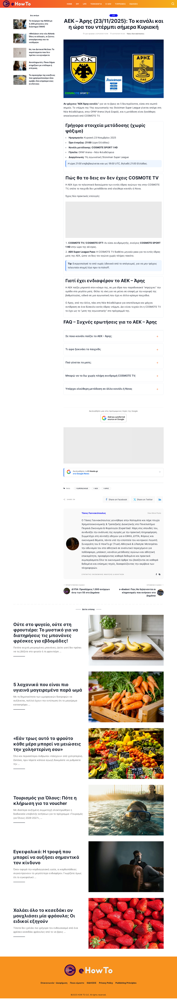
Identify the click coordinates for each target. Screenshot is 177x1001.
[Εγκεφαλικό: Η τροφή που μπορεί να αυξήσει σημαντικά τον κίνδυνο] (126, 866)
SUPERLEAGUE (82, 488)
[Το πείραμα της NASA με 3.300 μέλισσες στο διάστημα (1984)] (19, 24)
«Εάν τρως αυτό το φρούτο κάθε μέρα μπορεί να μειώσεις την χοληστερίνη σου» (47, 744)
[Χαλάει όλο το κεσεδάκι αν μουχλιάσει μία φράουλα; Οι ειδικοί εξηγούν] (126, 923)
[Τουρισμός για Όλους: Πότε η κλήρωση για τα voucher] (126, 810)
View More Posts (154, 513)
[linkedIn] (160, 499)
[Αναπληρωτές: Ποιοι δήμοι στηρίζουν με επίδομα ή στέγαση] (19, 66)
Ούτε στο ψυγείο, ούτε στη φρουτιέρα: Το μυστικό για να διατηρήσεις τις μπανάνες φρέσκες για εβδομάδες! (45, 633)
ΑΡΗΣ (107, 488)
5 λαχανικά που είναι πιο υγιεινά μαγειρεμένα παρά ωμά (47, 687)
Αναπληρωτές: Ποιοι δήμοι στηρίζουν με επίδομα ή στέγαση (42, 65)
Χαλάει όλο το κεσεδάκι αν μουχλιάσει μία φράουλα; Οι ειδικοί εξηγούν (44, 916)
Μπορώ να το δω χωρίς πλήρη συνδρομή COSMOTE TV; (100, 375)
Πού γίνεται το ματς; (78, 362)
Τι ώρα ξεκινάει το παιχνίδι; (83, 349)
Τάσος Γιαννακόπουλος (135, 34)
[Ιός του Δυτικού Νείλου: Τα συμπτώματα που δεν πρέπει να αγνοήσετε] (19, 53)
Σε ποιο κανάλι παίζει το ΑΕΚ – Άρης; (88, 336)
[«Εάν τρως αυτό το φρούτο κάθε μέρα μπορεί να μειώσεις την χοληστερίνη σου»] (126, 753)
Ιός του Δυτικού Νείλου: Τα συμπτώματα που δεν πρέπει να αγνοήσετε (41, 52)
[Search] (172, 4)
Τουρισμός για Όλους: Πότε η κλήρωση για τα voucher (45, 800)
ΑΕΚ (96, 488)
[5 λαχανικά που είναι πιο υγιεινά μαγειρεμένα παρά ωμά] (126, 696)
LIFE (113, 15)
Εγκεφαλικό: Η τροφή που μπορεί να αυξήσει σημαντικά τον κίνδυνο (46, 857)
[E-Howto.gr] (17, 4)
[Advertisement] (113, 220)
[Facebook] (156, 574)
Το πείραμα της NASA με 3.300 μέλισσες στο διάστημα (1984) (40, 24)
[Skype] (159, 574)
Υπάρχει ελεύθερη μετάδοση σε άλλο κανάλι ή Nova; (98, 388)
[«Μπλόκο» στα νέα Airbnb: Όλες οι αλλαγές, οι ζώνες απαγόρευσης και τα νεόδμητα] (19, 38)
